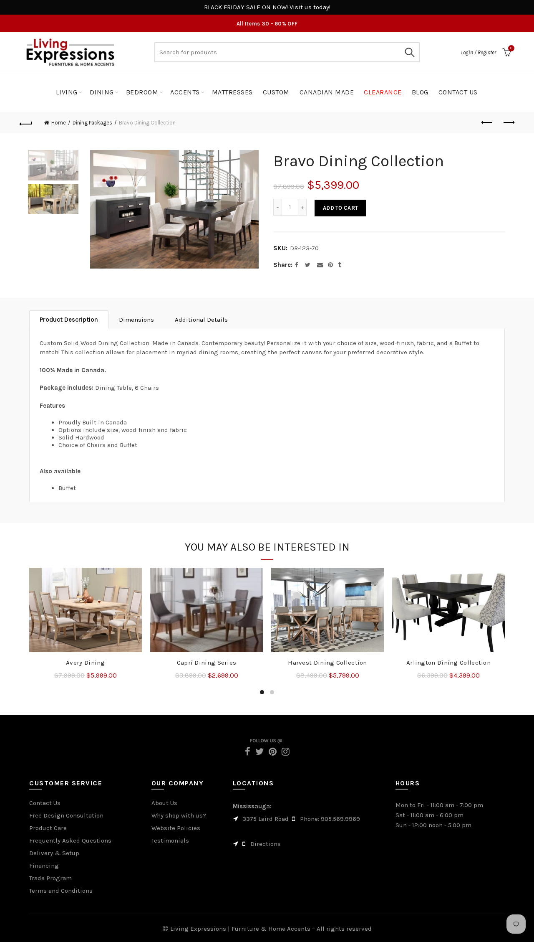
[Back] (25, 122)
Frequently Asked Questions (70, 840)
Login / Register (478, 52)
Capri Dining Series (207, 662)
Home (58, 122)
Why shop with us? (178, 815)
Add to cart (340, 208)
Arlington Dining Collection (448, 662)
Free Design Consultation (66, 815)
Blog (420, 92)
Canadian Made (327, 92)
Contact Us (44, 803)
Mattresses (232, 92)
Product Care (48, 828)
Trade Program (50, 878)
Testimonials (170, 840)
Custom (276, 92)
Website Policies (175, 828)
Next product (508, 122)
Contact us (458, 92)
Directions (265, 844)
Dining (102, 92)
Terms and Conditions (61, 890)
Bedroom (142, 92)
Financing (44, 865)
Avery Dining (85, 662)
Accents (185, 92)
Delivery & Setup (54, 853)
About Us (164, 803)
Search (409, 52)
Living (67, 92)
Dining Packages (92, 122)
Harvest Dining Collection (327, 662)
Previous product (487, 122)
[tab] (68, 319)
